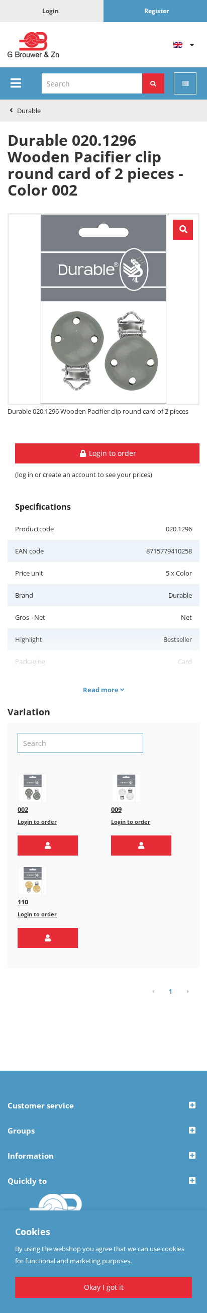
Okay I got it (104, 1287)
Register (156, 11)
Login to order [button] (111, 453)
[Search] (153, 83)
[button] (48, 845)
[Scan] (185, 83)
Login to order (37, 821)
